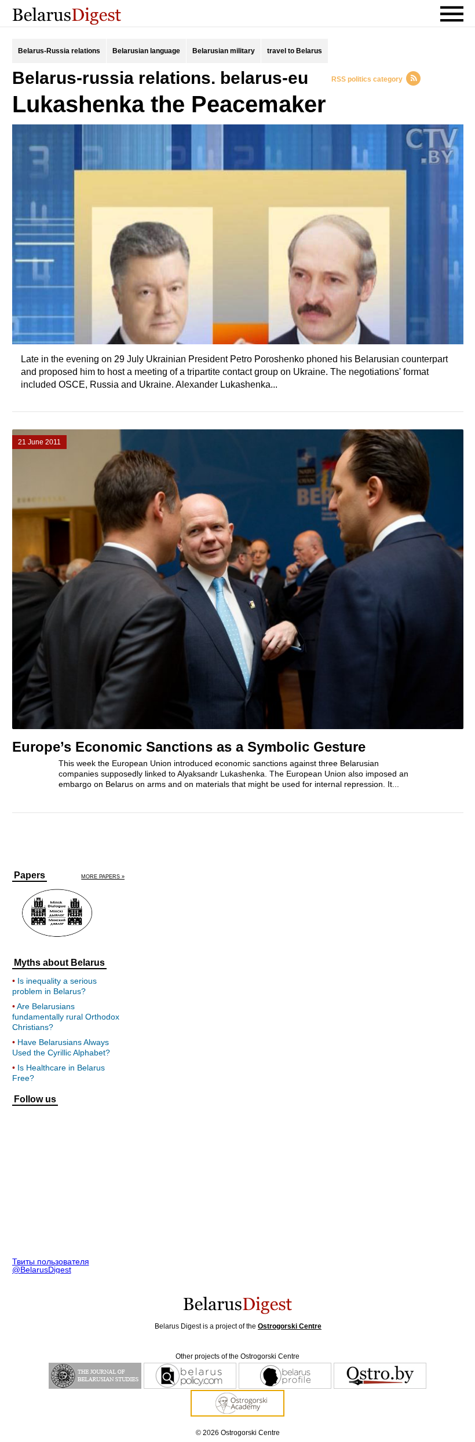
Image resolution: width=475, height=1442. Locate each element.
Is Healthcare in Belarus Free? (58, 1073)
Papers (29, 875)
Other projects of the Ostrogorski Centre (237, 1356)
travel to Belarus (294, 51)
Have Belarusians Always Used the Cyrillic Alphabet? (61, 1047)
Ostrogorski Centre (289, 1326)
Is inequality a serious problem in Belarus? (54, 986)
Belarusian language (146, 51)
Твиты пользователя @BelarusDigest (50, 1265)
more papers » (103, 877)
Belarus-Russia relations (59, 51)
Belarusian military (223, 51)
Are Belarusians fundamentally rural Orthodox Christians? (65, 1017)
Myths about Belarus (59, 963)
